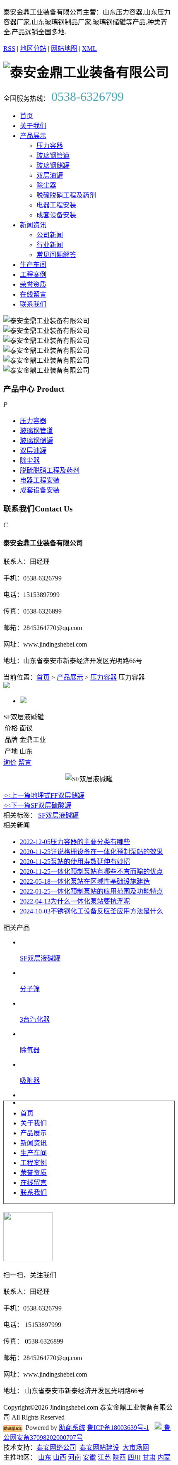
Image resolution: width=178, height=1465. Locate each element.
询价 (10, 762)
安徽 (89, 1457)
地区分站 (33, 48)
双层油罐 (49, 175)
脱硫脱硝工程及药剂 (66, 195)
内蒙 (164, 1457)
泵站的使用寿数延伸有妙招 (75, 861)
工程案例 (33, 274)
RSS (9, 48)
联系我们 (33, 304)
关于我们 (33, 125)
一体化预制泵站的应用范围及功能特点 (91, 891)
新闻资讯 (33, 224)
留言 (24, 762)
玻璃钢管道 (53, 155)
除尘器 (46, 185)
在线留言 (33, 294)
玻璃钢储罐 (53, 165)
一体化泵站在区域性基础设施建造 (85, 881)
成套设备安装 (56, 215)
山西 (59, 1457)
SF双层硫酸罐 (37, 805)
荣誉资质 (33, 284)
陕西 (119, 1457)
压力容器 (49, 145)
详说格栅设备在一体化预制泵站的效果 (91, 851)
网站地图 (64, 48)
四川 (134, 1457)
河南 (74, 1457)
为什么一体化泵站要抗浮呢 (75, 901)
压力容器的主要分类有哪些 (75, 841)
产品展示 (33, 135)
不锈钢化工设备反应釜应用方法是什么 (91, 911)
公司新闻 (49, 234)
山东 (44, 1457)
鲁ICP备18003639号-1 (118, 1427)
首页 (26, 115)
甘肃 (149, 1457)
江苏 (104, 1457)
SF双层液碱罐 (58, 815)
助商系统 (72, 1427)
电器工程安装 (56, 205)
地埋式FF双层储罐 (43, 795)
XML (89, 48)
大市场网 (136, 1447)
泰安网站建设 (99, 1447)
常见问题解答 (56, 254)
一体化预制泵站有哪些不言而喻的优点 (91, 871)
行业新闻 (49, 244)
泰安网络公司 (56, 1447)
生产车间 (33, 264)
